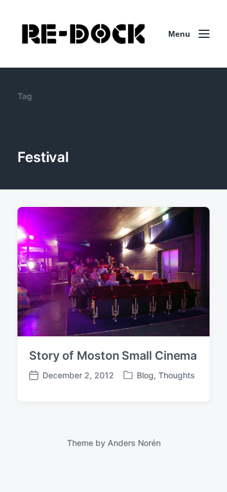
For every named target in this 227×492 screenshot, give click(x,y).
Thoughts (176, 375)
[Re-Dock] (84, 34)
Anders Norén (134, 443)
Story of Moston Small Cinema (113, 356)
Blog (145, 375)
